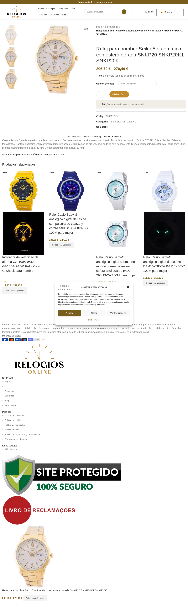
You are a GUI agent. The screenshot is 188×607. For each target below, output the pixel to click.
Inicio (99, 27)
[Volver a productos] (101, 41)
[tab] (73, 136)
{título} (90, 320)
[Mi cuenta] (137, 12)
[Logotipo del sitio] (16, 11)
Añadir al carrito (119, 94)
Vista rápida (6, 297)
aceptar (69, 313)
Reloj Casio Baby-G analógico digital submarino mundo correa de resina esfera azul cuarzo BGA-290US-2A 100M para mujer (116, 266)
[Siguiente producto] (105, 41)
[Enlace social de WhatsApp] (120, 127)
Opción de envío (105, 83)
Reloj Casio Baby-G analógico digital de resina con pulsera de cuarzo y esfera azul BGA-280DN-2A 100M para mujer (68, 223)
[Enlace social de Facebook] (109, 127)
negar (94, 313)
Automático (115, 121)
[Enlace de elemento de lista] (94, 393)
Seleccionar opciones (35, 598)
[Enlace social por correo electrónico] (116, 127)
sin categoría (111, 27)
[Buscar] (124, 11)
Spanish (168, 12)
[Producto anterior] (98, 41)
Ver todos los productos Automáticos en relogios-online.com (33, 154)
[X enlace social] (113, 127)
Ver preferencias (118, 313)
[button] (128, 286)
